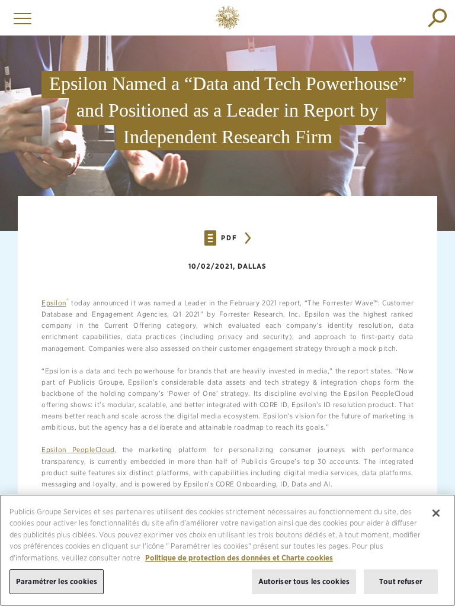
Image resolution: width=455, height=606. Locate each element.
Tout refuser (400, 581)
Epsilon (53, 302)
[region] (227, 550)
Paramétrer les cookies (56, 581)
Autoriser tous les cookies (304, 581)
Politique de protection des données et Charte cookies (239, 557)
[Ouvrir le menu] (19, 18)
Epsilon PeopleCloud (77, 449)
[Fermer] (436, 513)
